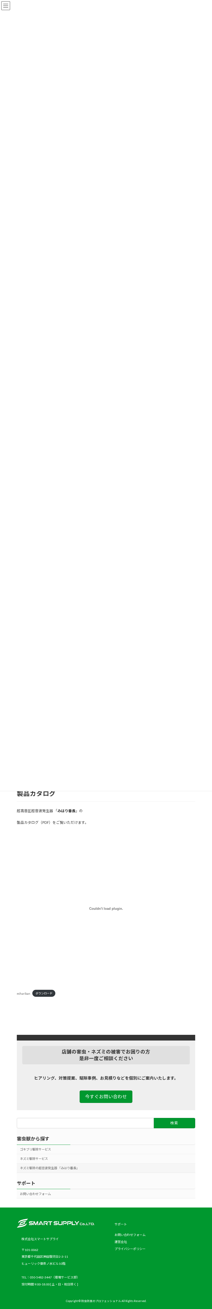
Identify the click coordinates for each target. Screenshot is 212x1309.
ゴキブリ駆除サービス (35, 1149)
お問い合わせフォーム (35, 1194)
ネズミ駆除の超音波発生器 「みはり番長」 (49, 1168)
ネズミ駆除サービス (34, 1159)
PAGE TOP (202, 1264)
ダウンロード (43, 993)
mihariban (23, 993)
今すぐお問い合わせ (106, 1096)
